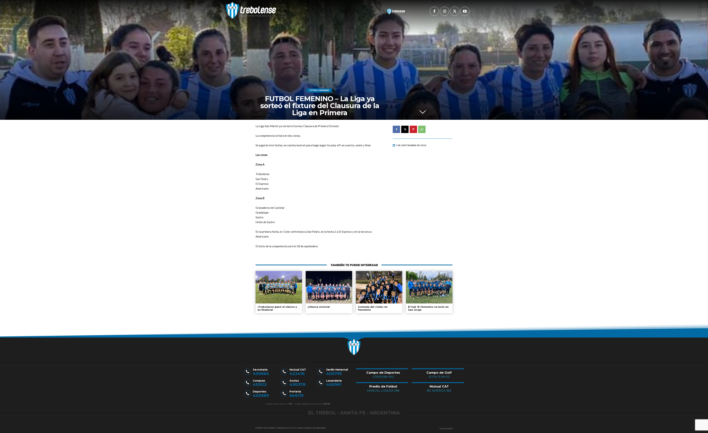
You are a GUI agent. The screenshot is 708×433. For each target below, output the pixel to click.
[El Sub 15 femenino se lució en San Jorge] (429, 287)
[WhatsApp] (422, 129)
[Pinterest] (413, 129)
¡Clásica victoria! (319, 306)
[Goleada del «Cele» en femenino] (379, 287)
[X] (454, 11)
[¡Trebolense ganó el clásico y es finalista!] (279, 287)
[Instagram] (444, 11)
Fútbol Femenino (319, 90)
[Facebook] (434, 11)
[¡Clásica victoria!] (329, 287)
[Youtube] (464, 11)
